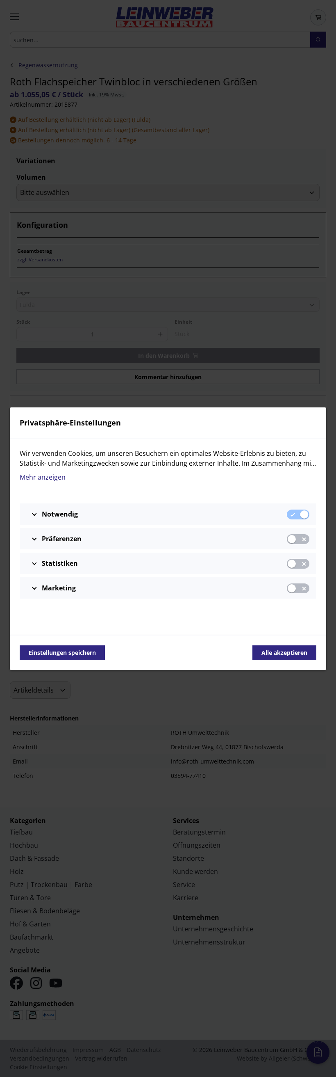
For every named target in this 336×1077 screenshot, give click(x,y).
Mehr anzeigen (43, 477)
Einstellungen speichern (62, 652)
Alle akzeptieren (284, 652)
